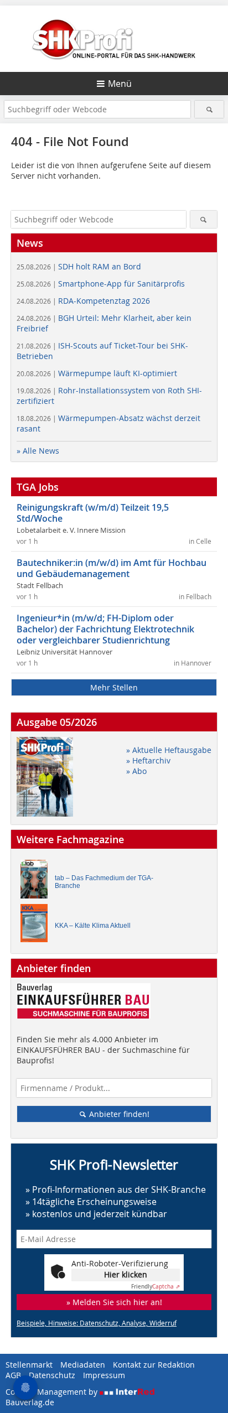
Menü (120, 83)
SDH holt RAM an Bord (79, 266)
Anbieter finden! (118, 1114)
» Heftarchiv (148, 760)
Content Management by (53, 1391)
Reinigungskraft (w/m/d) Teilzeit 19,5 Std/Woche (93, 512)
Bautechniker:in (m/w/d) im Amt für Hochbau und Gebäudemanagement (111, 568)
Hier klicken (125, 1274)
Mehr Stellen (114, 687)
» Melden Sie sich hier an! (114, 1302)
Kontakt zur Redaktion (154, 1364)
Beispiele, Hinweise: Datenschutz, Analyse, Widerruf (97, 1322)
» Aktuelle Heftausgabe (168, 750)
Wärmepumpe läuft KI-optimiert (97, 373)
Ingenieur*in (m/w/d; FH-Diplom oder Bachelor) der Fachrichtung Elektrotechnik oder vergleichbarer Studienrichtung (105, 629)
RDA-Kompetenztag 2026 (83, 300)
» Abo (136, 771)
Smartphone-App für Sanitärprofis (101, 283)
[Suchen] (209, 109)
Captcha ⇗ (155, 1286)
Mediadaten (82, 1364)
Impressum (104, 1375)
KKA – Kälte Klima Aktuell (93, 925)
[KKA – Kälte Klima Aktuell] (37, 926)
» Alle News (38, 450)
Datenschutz (52, 1375)
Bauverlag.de (30, 1402)
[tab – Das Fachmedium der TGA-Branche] (37, 881)
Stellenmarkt (29, 1364)
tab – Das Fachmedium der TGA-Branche (104, 882)
